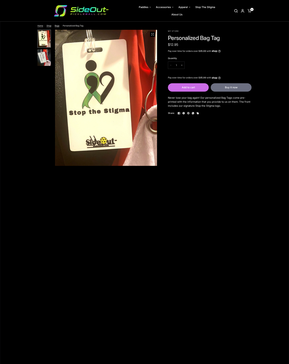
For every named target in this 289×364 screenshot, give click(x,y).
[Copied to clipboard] (198, 113)
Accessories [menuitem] (163, 7)
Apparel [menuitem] (183, 7)
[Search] (236, 11)
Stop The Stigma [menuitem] (205, 7)
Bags (57, 25)
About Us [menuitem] (176, 14)
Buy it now (231, 87)
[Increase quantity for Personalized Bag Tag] (181, 65)
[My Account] (242, 11)
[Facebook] (179, 113)
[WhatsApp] (193, 113)
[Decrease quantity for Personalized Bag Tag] (170, 65)
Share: (171, 113)
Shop (48, 25)
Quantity (172, 58)
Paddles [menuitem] (143, 7)
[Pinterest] (188, 113)
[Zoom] (152, 34)
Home (40, 25)
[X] (184, 113)
